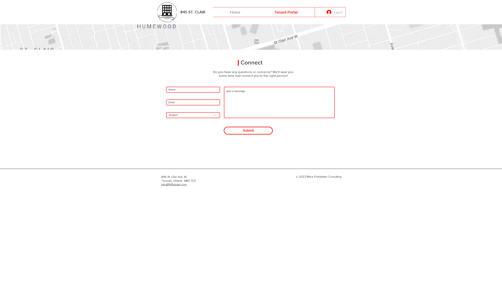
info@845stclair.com (174, 184)
